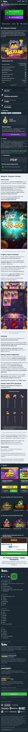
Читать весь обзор (15, 134)
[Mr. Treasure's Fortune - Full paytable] (14, 410)
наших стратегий (5, 442)
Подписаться (14, 694)
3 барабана (3, 113)
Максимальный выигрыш (10, 100)
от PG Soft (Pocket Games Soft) (9, 5)
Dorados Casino (5, 544)
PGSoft (24, 183)
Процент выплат (8, 89)
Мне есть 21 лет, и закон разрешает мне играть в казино (14, 697)
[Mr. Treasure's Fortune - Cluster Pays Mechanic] (14, 306)
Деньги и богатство (16, 113)
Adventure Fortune (6, 511)
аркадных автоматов (18, 271)
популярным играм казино (17, 147)
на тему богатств (5, 183)
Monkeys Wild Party (19, 529)
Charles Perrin (6, 462)
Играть (13, 490)
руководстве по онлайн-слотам (17, 152)
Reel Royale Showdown (6, 529)
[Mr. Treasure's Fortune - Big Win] (14, 225)
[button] (10, 80)
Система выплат (8, 105)
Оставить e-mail (5, 689)
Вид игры (6, 94)
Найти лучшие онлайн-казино (14, 553)
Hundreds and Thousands (19, 511)
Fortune (9, 113)
